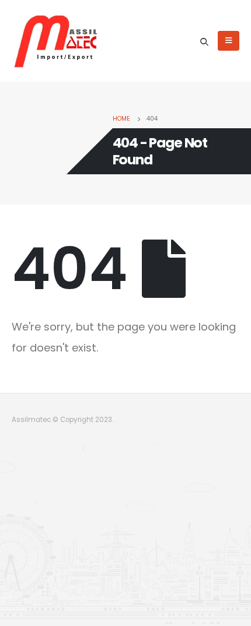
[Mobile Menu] (228, 41)
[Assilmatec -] (55, 41)
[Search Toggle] (204, 41)
